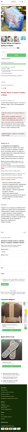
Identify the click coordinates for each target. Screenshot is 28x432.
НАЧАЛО (2, 4)
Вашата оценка (5, 249)
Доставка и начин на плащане (7, 392)
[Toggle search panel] (20, 1)
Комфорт (14, 293)
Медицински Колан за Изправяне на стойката (9, 325)
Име (2, 267)
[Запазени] (20, 304)
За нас (2, 414)
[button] (25, 2)
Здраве (10, 293)
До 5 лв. (7, 293)
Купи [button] (12, 330)
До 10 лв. (3, 293)
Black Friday (7, 292)
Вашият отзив (4, 254)
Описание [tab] (3, 82)
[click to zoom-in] (13, 18)
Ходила (13, 294)
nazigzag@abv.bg (7, 409)
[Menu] (3, 2)
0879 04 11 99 (4, 407)
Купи (16, 55)
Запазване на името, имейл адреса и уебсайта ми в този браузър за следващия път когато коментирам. (14, 280)
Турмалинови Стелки (6, 362)
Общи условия (4, 390)
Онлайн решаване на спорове (7, 396)
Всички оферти (13, 292)
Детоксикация (23, 292)
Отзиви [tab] (3, 88)
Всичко (18, 292)
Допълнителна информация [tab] (7, 85)
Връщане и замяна (5, 394)
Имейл (3, 273)
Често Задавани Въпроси (6, 416)
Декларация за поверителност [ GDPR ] (9, 398)
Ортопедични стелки (21, 293)
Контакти (3, 418)
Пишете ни (3, 404)
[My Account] (22, 2)
